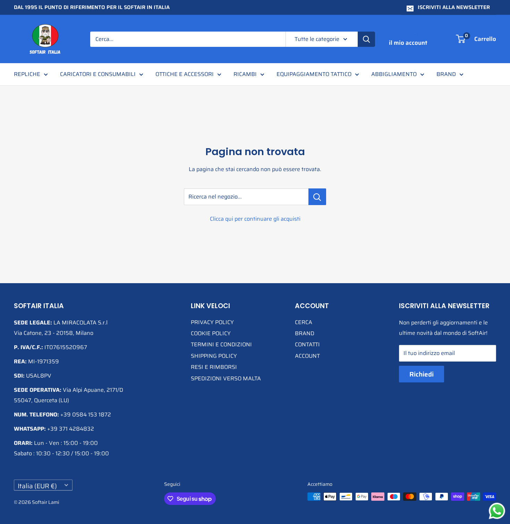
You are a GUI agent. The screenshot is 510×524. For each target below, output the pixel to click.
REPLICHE (27, 74)
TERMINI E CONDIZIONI (221, 344)
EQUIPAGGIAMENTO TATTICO (314, 74)
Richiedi (421, 374)
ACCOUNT (307, 356)
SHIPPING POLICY (214, 356)
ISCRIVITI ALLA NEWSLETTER (454, 7)
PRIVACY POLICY (212, 322)
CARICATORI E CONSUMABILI (98, 74)
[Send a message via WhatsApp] (497, 511)
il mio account (408, 42)
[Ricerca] (366, 39)
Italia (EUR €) (37, 486)
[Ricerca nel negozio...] (317, 196)
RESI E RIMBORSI (214, 367)
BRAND (446, 74)
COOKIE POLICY (211, 333)
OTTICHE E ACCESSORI (184, 74)
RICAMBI (245, 74)
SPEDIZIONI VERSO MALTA (226, 378)
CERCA (303, 322)
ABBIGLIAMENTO (394, 74)
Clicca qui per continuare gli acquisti (255, 218)
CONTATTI (307, 344)
